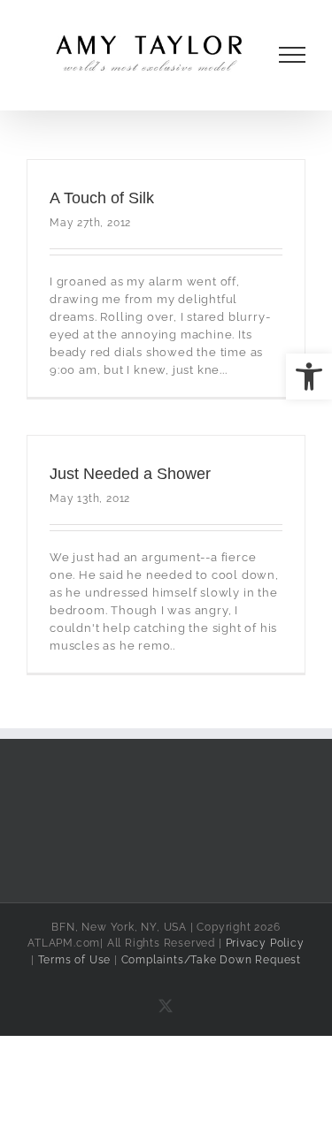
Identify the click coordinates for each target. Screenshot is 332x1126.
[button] (309, 376)
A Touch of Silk (102, 198)
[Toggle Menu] (292, 55)
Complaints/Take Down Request (211, 960)
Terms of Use (75, 960)
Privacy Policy (265, 943)
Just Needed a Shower (130, 474)
